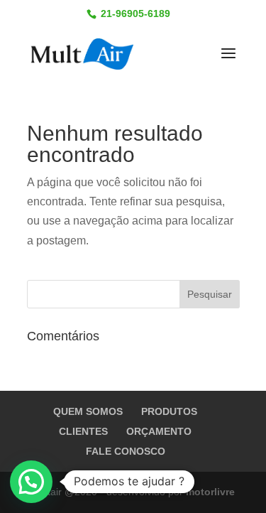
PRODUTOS (169, 411)
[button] (31, 481)
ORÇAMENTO (159, 431)
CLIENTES (83, 431)
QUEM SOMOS (88, 411)
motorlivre (210, 491)
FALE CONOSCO (125, 451)
